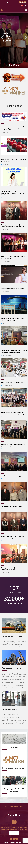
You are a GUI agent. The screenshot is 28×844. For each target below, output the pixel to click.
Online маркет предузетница (14, 768)
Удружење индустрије (11, 668)
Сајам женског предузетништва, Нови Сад (14, 382)
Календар (14, 747)
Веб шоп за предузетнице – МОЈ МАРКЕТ (13, 288)
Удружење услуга (9, 709)
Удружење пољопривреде (13, 636)
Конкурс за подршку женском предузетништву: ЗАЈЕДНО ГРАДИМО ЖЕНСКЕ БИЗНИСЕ (12, 193)
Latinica (3, 5)
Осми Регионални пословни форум (7, 37)
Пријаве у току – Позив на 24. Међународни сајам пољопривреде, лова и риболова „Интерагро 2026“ (14, 127)
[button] (26, 10)
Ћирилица (9, 5)
